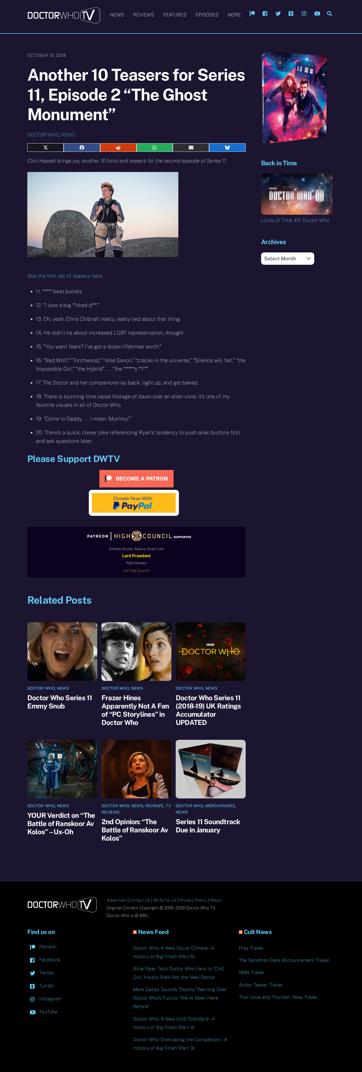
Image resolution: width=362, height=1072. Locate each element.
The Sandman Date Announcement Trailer (284, 960)
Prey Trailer (251, 948)
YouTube (48, 1011)
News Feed (153, 931)
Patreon (47, 946)
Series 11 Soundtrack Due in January (208, 826)
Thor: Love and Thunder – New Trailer (278, 997)
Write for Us (164, 900)
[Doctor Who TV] (63, 21)
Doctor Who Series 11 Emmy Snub (59, 702)
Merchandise (220, 805)
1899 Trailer (251, 972)
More (234, 15)
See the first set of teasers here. (65, 276)
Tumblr (46, 985)
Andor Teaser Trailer (261, 985)
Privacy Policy (193, 900)
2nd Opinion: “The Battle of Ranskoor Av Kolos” (134, 830)
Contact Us (139, 900)
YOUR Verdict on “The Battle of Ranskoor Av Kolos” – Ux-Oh (61, 823)
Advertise (116, 900)
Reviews (143, 15)
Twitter (46, 972)
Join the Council (136, 570)
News (117, 15)
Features (175, 15)
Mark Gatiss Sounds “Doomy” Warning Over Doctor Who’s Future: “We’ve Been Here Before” (180, 998)
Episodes (207, 15)
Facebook (49, 959)
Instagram (49, 998)
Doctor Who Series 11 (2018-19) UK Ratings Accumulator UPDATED (208, 710)
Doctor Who (43, 134)
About (216, 900)
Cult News (258, 931)
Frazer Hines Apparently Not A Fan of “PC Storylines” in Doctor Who (135, 710)
